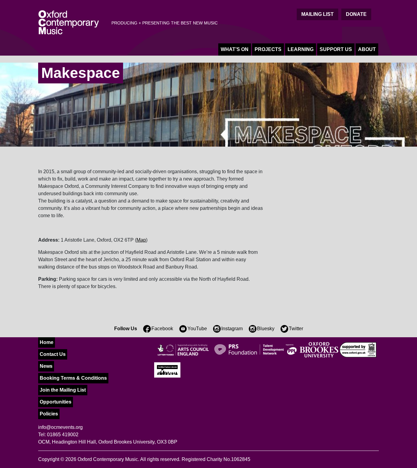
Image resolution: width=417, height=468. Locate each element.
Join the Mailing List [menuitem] (63, 390)
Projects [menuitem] (268, 49)
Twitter (296, 328)
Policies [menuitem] (49, 413)
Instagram (232, 328)
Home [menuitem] (46, 342)
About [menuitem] (367, 49)
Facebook (162, 328)
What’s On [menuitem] (234, 49)
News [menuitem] (46, 366)
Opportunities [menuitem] (55, 401)
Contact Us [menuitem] (53, 354)
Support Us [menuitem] (336, 49)
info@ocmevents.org (60, 427)
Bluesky (265, 328)
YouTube (197, 328)
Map (141, 240)
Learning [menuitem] (301, 49)
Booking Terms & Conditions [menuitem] (73, 378)
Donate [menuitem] (356, 14)
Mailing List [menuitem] (317, 14)
